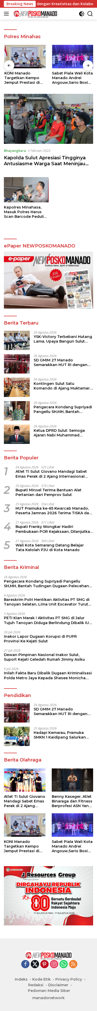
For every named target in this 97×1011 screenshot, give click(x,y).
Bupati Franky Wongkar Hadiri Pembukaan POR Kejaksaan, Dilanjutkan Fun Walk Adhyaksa (54, 529)
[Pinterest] (44, 964)
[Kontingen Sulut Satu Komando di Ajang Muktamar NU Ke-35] (17, 387)
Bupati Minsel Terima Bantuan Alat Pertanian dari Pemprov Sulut (48, 492)
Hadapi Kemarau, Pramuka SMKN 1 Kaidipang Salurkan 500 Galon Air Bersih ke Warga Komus (63, 735)
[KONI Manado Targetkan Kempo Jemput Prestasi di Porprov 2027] (25, 56)
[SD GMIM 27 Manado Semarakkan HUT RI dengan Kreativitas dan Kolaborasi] (17, 364)
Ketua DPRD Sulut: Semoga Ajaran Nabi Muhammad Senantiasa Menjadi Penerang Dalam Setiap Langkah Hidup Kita (62, 432)
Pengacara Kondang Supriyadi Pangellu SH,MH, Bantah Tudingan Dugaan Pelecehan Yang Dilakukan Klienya (63, 409)
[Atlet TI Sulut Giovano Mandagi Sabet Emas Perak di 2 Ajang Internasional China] (25, 780)
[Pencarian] (90, 14)
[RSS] (73, 964)
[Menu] (7, 13)
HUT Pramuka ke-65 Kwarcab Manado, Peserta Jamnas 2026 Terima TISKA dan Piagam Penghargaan (54, 510)
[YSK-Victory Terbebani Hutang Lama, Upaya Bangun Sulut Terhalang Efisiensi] (17, 340)
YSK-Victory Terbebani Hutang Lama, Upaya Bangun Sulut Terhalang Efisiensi (63, 339)
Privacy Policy (68, 979)
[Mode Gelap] (82, 14)
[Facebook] (25, 964)
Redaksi (35, 985)
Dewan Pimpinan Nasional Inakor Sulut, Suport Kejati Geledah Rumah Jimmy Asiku (44, 657)
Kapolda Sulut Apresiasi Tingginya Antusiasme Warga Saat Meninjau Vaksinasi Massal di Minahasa (45, 164)
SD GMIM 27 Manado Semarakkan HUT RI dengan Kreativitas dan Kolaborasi (60, 362)
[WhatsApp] (63, 964)
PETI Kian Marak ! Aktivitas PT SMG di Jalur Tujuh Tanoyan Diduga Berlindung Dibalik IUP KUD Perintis (48, 620)
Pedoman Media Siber (49, 990)
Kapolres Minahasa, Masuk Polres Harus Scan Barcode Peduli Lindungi (24, 212)
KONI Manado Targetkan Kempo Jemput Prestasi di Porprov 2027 (21, 78)
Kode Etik (41, 979)
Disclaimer (58, 985)
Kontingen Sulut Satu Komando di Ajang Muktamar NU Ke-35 (62, 386)
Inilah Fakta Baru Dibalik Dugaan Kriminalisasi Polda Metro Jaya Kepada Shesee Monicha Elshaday (48, 675)
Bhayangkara (15, 150)
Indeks (21, 979)
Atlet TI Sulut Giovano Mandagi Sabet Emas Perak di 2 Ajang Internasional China (51, 473)
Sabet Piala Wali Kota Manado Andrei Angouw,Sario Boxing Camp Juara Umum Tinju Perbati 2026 (72, 78)
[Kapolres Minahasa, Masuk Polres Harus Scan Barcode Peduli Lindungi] (26, 189)
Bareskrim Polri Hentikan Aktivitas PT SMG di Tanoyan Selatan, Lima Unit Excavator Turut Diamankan (46, 602)
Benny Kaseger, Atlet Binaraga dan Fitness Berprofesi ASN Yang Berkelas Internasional (72, 801)
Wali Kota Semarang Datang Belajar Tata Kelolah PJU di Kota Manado (50, 547)
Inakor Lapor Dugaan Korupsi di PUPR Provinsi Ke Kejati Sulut (40, 638)
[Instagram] (54, 964)
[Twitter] (35, 964)
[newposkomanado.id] (34, 13)
